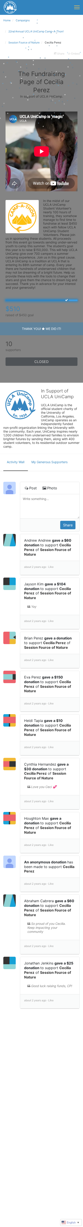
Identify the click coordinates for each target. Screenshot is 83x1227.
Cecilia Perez (54, 643)
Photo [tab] (52, 488)
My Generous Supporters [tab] (49, 462)
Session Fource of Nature (46, 647)
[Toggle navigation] (77, 7)
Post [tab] (33, 488)
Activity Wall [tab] (15, 462)
